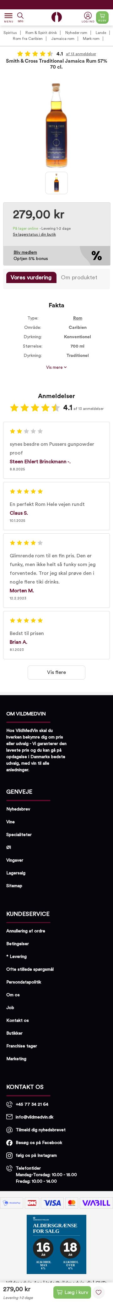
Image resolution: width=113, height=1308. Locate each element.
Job (10, 1008)
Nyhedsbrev (18, 809)
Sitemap (14, 886)
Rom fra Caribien (28, 39)
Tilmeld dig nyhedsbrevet (41, 1130)
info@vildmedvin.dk (34, 1117)
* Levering (16, 957)
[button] (88, 17)
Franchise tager (21, 1046)
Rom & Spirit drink (41, 33)
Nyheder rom (76, 33)
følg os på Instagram (36, 1155)
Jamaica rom (62, 39)
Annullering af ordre (25, 931)
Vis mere (55, 367)
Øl (8, 847)
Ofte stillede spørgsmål (30, 969)
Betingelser (17, 944)
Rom (77, 318)
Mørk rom (91, 39)
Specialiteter (19, 835)
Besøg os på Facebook (39, 1143)
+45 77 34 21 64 (32, 1104)
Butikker (14, 1033)
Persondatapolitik (23, 982)
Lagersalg (15, 873)
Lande (101, 33)
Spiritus (10, 33)
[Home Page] (56, 17)
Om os (13, 995)
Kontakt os (17, 1020)
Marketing (16, 1059)
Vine (10, 822)
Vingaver (14, 860)
